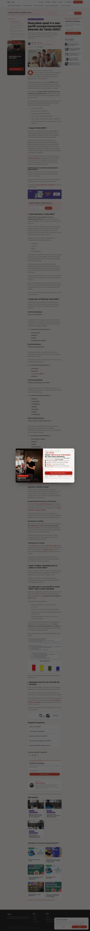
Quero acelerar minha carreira (58, 473)
